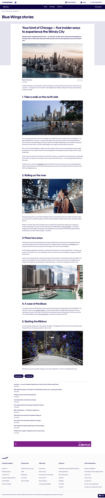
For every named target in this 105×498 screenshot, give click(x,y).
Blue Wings (8, 11)
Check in (59, 6)
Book (45, 6)
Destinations (16, 11)
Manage (52, 6)
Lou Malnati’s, (72, 244)
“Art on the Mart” (66, 226)
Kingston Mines (40, 310)
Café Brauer (40, 164)
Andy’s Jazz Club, (43, 314)
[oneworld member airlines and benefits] (15, 2)
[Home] (7, 2)
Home (3, 11)
